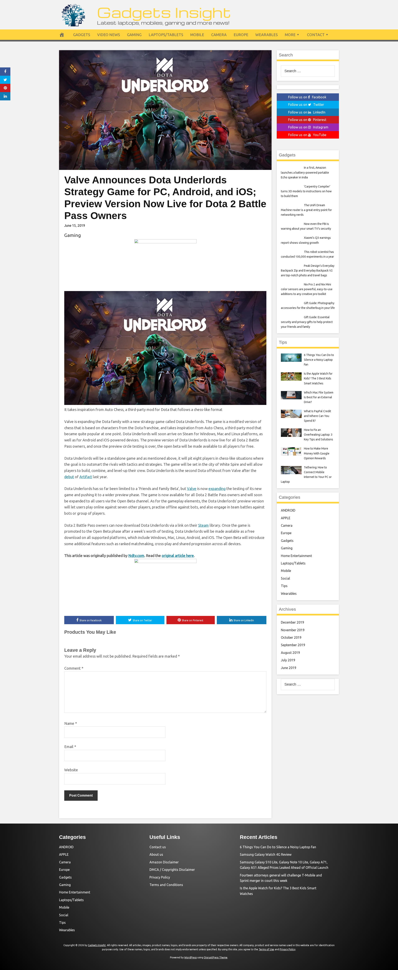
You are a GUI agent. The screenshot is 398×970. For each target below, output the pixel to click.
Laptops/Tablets (166, 35)
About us (156, 854)
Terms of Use (266, 949)
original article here (178, 555)
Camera (219, 35)
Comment (73, 668)
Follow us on (307, 97)
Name (70, 723)
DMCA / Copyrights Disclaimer (172, 869)
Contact (316, 35)
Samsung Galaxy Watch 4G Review (265, 854)
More (290, 35)
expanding (217, 488)
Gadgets (81, 35)
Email (70, 747)
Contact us (157, 847)
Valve (191, 488)
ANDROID (288, 510)
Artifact (85, 477)
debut (69, 477)
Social (285, 578)
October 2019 (291, 637)
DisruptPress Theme (215, 957)
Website (71, 770)
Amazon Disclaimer (164, 862)
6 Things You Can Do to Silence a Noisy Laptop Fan (278, 847)
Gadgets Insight (164, 11)
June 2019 (288, 668)
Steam (203, 525)
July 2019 (288, 660)
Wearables (266, 35)
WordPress (190, 957)
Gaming (134, 35)
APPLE (285, 518)
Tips (284, 586)
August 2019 (290, 652)
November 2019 (293, 630)
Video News (108, 35)
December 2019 (292, 622)
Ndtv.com (136, 555)
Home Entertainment (296, 556)
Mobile (197, 35)
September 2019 (293, 645)
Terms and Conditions (166, 885)
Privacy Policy (159, 877)
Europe (241, 35)
